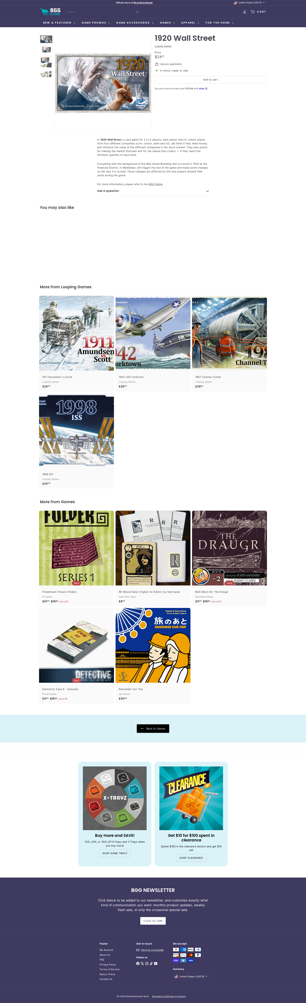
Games (166, 23)
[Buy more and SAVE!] (115, 798)
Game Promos (94, 23)
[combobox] (103, 11)
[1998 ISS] (76, 441)
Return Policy (107, 974)
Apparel (189, 23)
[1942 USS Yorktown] (153, 343)
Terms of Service (110, 969)
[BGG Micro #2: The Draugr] (229, 558)
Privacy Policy (108, 964)
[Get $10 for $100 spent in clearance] (191, 798)
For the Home (218, 23)
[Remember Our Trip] (153, 656)
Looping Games (76, 287)
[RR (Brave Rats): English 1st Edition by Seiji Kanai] (153, 558)
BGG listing (156, 184)
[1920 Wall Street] (57, 245)
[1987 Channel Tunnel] (229, 343)
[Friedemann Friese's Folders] (76, 558)
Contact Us (106, 979)
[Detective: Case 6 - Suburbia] (76, 656)
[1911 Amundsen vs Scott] (76, 343)
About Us (105, 954)
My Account (106, 949)
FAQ (102, 959)
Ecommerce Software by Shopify (169, 996)
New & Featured (58, 23)
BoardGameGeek (143, 2)
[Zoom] (103, 83)
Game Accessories (133, 23)
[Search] (137, 11)
